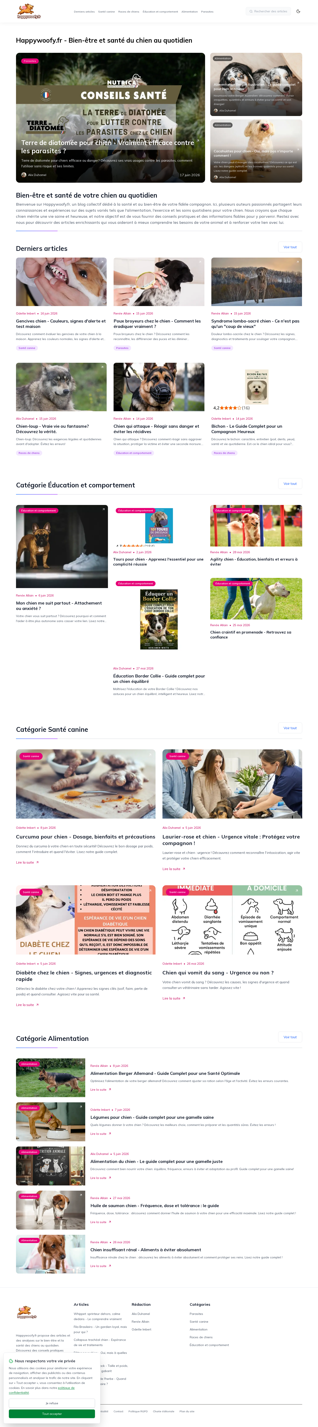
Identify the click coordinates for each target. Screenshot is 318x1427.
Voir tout (290, 247)
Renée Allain (122, 313)
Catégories (200, 1304)
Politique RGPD (138, 1411)
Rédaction (141, 1304)
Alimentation (189, 11)
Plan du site (187, 1411)
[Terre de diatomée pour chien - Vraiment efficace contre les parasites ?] (110, 118)
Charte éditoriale (163, 1411)
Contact (118, 1411)
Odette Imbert (25, 313)
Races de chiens (128, 11)
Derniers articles (84, 11)
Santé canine (106, 11)
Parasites (207, 11)
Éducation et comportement (160, 11)
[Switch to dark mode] (298, 11)
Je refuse (52, 1403)
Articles (81, 1304)
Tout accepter (52, 1414)
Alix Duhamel (25, 419)
